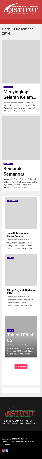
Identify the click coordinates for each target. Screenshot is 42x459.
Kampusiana (8, 87)
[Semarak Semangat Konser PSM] (21, 138)
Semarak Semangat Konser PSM (16, 174)
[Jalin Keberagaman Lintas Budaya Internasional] (21, 213)
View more (21, 367)
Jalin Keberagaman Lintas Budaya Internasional (18, 236)
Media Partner (12, 200)
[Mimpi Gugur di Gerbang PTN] (21, 270)
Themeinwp (30, 424)
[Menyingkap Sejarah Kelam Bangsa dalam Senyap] (21, 62)
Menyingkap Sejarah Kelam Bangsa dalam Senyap (18, 100)
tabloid (10, 330)
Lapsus (10, 257)
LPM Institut (7, 111)
